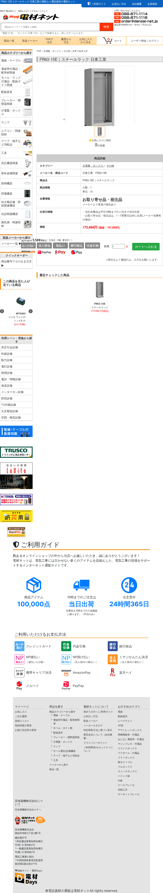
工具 (55, 760)
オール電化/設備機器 (64, 750)
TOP (39, 50)
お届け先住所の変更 (25, 730)
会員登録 (152, 3)
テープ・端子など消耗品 (66, 755)
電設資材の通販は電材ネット (83, 891)
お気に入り (21, 711)
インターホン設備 (12, 392)
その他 (66, 50)
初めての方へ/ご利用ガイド (98, 711)
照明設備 (6, 372)
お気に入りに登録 (101, 140)
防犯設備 (6, 398)
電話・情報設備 (11, 379)
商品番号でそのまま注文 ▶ (16, 263)
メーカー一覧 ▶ (11, 243)
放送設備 (6, 385)
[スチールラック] (100, 95)
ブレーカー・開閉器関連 (66, 737)
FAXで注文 (49, 40)
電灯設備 (6, 366)
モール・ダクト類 (62, 728)
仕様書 (101, 145)
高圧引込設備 (9, 347)
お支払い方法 (119, 3)
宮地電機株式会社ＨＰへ (28, 809)
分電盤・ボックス (52, 50)
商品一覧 (9, 40)
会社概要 (137, 3)
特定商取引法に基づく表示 (97, 730)
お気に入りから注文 (85, 40)
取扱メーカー (30, 40)
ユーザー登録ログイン (145, 40)
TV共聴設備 (8, 404)
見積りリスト (22, 720)
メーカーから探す (58, 764)
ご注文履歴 (21, 716)
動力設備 (6, 360)
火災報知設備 (9, 411)
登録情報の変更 (23, 725)
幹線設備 (6, 353)
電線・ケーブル (61, 715)
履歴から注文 (66, 40)
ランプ (56, 746)
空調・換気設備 (11, 417)
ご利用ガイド (98, 3)
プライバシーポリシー (95, 742)
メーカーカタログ (93, 725)
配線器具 (58, 732)
